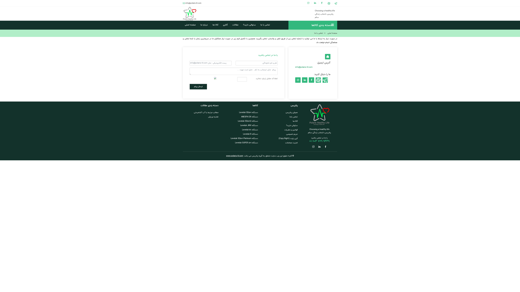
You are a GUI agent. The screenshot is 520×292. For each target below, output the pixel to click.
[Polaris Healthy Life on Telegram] (335, 3)
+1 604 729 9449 (319, 141)
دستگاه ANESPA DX (249, 117)
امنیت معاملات (291, 143)
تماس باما (294, 117)
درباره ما (204, 25)
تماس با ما (265, 25)
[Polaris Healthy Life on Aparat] (329, 3)
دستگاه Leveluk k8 (250, 130)
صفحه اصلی (190, 25)
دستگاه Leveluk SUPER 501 (246, 143)
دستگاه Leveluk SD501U (248, 121)
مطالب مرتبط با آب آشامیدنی (206, 112)
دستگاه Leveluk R (250, 134)
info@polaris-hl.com (193, 3)
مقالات (235, 25)
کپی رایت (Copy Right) (288, 138)
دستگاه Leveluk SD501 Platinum (244, 138)
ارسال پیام (198, 86)
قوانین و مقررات (291, 130)
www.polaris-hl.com (234, 156)
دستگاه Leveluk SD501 (248, 112)
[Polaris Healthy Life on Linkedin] (315, 3)
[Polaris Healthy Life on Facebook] (322, 3)
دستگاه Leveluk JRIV (249, 125)
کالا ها (215, 25)
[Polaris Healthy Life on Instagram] (308, 3)
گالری (225, 25)
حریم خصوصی (292, 134)
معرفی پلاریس (292, 112)
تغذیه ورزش (213, 117)
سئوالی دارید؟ (249, 25)
